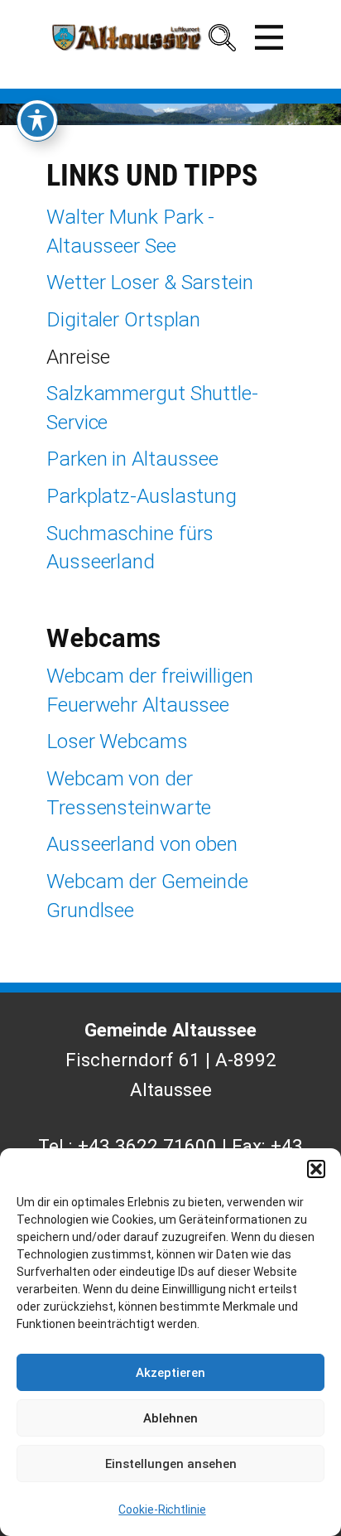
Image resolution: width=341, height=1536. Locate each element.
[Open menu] (269, 37)
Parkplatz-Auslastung (141, 496)
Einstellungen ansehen (171, 1463)
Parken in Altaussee (132, 459)
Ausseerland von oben (142, 844)
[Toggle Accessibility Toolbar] (37, 120)
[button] (316, 1169)
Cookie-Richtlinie (161, 1509)
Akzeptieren (170, 1372)
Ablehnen (170, 1418)
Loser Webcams (117, 741)
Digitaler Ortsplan (123, 319)
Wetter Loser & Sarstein (149, 282)
